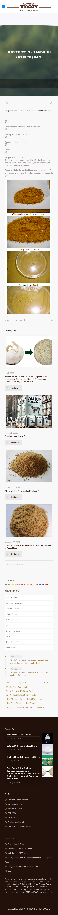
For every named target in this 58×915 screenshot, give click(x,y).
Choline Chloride (12, 608)
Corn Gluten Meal (13, 642)
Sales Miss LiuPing (16, 844)
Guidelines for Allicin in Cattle (17, 436)
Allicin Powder (12, 614)
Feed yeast (10, 648)
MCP (8, 636)
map (9, 871)
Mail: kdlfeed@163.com (17, 853)
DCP (8, 625)
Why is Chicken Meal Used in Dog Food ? (22, 491)
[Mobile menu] (3, 6)
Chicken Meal (11, 597)
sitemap (50, 892)
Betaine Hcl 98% (13, 631)
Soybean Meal (12, 620)
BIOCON (23, 909)
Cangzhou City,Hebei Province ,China (23, 867)
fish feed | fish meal (14, 603)
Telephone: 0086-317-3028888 (20, 849)
